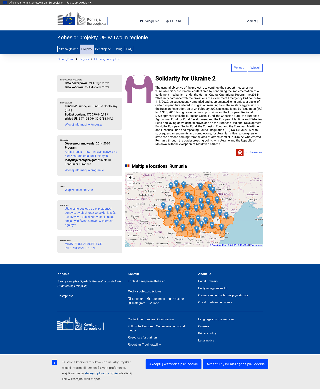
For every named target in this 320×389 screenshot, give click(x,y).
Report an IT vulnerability (144, 344)
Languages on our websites (216, 319)
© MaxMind (243, 245)
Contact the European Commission (151, 319)
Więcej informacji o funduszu (84, 124)
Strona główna (68, 49)
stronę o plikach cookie (102, 373)
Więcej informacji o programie (84, 170)
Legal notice (206, 340)
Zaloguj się (151, 21)
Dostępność (65, 296)
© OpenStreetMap (217, 245)
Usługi (119, 49)
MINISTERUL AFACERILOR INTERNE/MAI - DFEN (83, 246)
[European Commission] (87, 18)
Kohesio (63, 274)
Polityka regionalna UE (213, 288)
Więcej (255, 67)
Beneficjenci (103, 49)
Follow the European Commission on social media (156, 328)
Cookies (203, 326)
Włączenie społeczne (79, 189)
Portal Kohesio (208, 281)
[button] (163, 206)
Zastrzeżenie (256, 245)
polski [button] (175, 21)
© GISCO (232, 245)
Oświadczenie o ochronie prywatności (223, 295)
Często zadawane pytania (215, 302)
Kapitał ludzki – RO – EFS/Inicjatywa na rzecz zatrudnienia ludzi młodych (91, 153)
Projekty (86, 49)
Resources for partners (143, 337)
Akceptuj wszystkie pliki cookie (173, 364)
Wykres (239, 67)
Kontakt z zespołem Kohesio (146, 281)
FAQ (129, 49)
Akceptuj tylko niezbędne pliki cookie (236, 364)
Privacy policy (207, 333)
